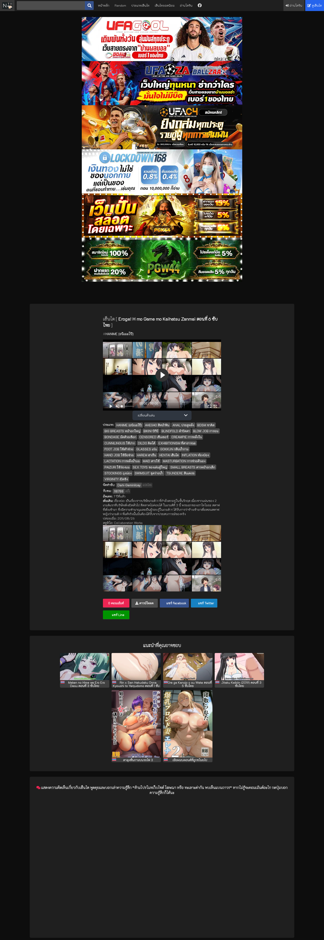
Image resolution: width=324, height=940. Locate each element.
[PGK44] (162, 236)
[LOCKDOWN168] (162, 192)
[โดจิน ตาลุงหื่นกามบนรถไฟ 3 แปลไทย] (136, 724)
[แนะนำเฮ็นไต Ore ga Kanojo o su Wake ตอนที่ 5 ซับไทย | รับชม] (187, 666)
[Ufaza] (162, 104)
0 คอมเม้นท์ (116, 603)
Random (120, 5)
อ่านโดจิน (186, 5)
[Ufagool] (162, 60)
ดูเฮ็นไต (316, 5)
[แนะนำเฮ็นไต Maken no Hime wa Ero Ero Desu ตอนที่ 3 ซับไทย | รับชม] (84, 666)
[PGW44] (162, 280)
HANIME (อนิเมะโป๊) (120, 334)
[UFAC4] (162, 148)
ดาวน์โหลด (146, 603)
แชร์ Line (117, 615)
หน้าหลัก (103, 5)
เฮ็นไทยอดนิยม (165, 5)
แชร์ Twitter (205, 603)
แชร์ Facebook (176, 603)
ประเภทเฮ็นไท (140, 5)
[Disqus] (162, 854)
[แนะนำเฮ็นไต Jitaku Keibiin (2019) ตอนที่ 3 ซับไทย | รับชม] (239, 666)
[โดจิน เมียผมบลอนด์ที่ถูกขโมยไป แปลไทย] (187, 724)
